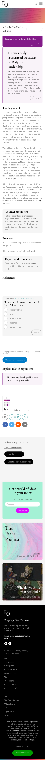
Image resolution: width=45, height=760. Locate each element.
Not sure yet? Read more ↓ (25, 298)
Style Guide (9, 711)
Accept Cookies (22, 753)
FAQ (6, 707)
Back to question (34, 29)
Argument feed (10, 673)
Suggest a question (14, 454)
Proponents (9, 681)
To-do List (24, 442)
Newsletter (9, 715)
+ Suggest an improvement (15, 360)
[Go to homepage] (5, 4)
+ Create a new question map (18, 462)
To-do (6, 696)
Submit (36, 332)
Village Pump (10, 442)
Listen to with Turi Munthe (28, 555)
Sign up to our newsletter (22, 499)
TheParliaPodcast (12, 533)
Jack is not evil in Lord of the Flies (20, 38)
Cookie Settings (22, 746)
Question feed (10, 669)
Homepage (9, 662)
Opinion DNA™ (10, 688)
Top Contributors (13, 447)
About (7, 658)
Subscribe (22, 510)
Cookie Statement (16, 735)
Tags (6, 677)
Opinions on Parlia (12, 684)
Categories (9, 666)
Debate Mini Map (21, 410)
